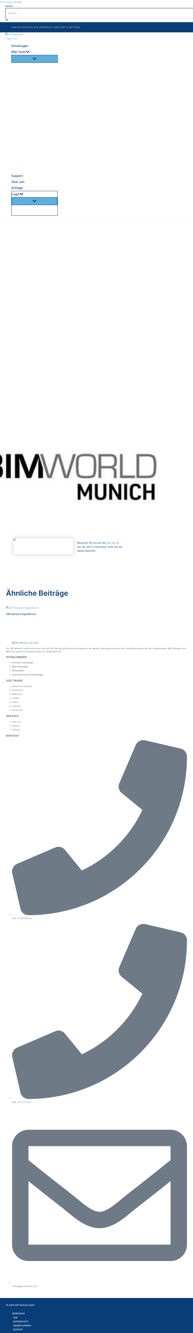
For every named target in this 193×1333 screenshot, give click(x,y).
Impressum (18, 1313)
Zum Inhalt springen (11, 1)
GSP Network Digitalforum (21, 613)
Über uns (16, 721)
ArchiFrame (17, 690)
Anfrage (16, 729)
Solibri (15, 702)
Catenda (16, 706)
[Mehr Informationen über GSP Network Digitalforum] (22, 607)
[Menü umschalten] (34, 59)
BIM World (112, 542)
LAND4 (15, 698)
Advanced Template (22, 686)
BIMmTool (17, 694)
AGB (15, 1317)
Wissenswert (18, 670)
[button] (28, 52)
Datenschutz (20, 1321)
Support (16, 725)
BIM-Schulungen (20, 666)
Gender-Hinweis (22, 1325)
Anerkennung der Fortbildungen (27, 674)
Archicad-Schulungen (22, 662)
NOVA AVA (17, 710)
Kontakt (18, 1329)
